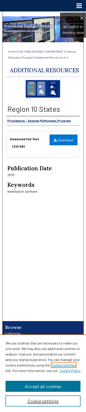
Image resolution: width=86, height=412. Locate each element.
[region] (43, 373)
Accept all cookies (43, 386)
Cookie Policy (70, 370)
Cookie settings (64, 365)
